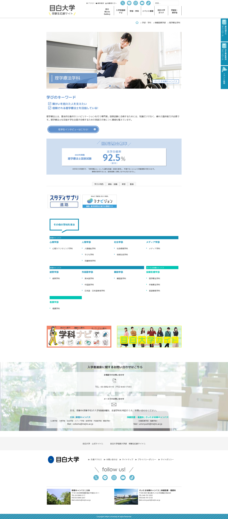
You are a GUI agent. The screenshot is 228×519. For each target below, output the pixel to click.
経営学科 (56, 278)
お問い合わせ (111, 459)
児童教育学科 (90, 260)
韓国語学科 (121, 278)
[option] (114, 60)
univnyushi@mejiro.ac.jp (150, 423)
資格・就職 (112, 184)
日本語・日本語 (95, 290)
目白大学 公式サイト (92, 443)
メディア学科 (154, 248)
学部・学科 (146, 22)
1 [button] (110, 86)
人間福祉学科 (90, 248)
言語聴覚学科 (154, 290)
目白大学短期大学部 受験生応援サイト (126, 443)
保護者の (112, 3)
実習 (123, 184)
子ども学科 (89, 254)
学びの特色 (99, 184)
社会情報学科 (122, 248)
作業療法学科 (154, 284)
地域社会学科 (122, 254)
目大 (107, 11)
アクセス (91, 3)
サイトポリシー (167, 459)
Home (137, 22)
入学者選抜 (120, 11)
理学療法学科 (154, 278)
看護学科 (56, 308)
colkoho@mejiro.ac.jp (83, 423)
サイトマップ (127, 459)
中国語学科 (89, 284)
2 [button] (114, 86)
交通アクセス (96, 459)
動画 (132, 184)
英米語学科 (89, 278)
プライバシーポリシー (147, 459)
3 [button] (118, 86)
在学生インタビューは (73, 129)
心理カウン (62, 248)
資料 (101, 3)
